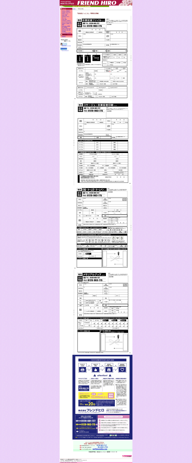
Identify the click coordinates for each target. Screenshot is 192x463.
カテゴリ (64, 8)
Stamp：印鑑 (64, 15)
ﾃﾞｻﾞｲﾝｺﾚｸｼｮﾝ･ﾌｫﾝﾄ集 (66, 32)
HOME (74, 8)
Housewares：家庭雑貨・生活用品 (66, 27)
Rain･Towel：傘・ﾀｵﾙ (66, 29)
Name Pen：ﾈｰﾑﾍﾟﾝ (65, 16)
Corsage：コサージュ (66, 12)
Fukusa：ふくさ (65, 13)
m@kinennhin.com (100, 449)
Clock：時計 (64, 19)
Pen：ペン (64, 17)
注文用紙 (64, 31)
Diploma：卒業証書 (66, 10)
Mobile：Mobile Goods (66, 28)
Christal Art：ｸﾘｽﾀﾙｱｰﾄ (66, 20)
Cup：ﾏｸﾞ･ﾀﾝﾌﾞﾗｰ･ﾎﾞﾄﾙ (66, 22)
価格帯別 (64, 36)
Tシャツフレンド (65, 50)
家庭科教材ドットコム (66, 45)
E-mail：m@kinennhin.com (78, 461)
